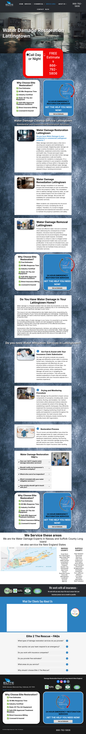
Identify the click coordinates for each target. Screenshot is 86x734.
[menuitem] (21, 4)
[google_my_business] (64, 681)
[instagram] (61, 681)
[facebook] (58, 681)
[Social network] (68, 681)
